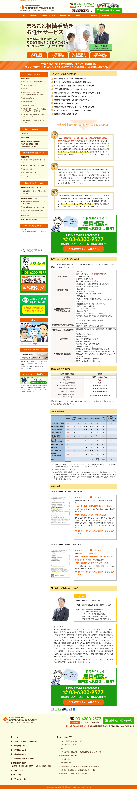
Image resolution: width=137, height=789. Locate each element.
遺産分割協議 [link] (59, 308)
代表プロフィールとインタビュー (33, 165)
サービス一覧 (25, 79)
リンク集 (25, 176)
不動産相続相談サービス (30, 85)
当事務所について (108, 15)
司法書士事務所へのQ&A (30, 173)
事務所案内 (25, 157)
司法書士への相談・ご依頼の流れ (25, 741)
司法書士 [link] (55, 588)
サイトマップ (18, 775)
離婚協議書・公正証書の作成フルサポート (34, 121)
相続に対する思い (28, 169)
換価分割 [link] (79, 341)
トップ (15, 737)
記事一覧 (94, 15)
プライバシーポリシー (21, 779)
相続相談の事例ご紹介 (29, 198)
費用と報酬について (20, 746)
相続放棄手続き (27, 102)
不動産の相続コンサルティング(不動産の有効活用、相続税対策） (34, 110)
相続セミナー (18, 770)
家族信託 (25, 89)
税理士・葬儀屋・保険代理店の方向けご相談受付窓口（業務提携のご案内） (31, 144)
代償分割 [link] (91, 326)
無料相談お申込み (19, 754)
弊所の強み (34, 15)
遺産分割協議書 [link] (55, 426)
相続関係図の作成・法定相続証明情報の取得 (92, 274)
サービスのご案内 (48, 15)
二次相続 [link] (57, 114)
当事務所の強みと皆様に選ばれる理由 (34, 161)
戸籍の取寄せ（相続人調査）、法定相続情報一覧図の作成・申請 (33, 93)
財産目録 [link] (79, 296)
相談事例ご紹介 (65, 15)
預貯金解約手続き (28, 98)
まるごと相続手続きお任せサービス (72, 741)
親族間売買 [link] (86, 339)
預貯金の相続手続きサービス (70, 755)
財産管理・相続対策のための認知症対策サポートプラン (34, 116)
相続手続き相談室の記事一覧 (31, 187)
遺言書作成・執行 (28, 105)
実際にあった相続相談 (29, 219)
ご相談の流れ (25, 133)
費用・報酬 (25, 137)
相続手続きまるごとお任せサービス (34, 81)
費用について (81, 15)
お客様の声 (25, 215)
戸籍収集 (79, 271)
